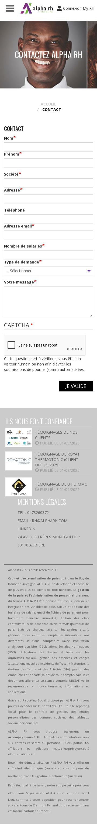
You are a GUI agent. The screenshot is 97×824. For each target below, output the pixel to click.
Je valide (75, 386)
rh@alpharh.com (49, 520)
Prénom (11, 154)
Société (11, 174)
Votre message (19, 282)
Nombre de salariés (23, 246)
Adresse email (18, 226)
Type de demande (21, 262)
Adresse (12, 190)
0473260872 (38, 512)
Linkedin (26, 528)
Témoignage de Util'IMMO (61, 484)
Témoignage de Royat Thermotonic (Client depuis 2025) (57, 459)
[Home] (36, 8)
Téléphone (14, 210)
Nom (8, 138)
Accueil (48, 104)
